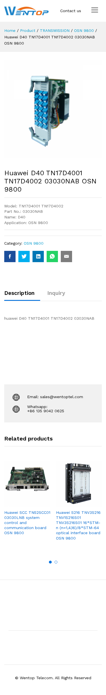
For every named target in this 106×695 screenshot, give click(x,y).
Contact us (70, 10)
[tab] (22, 295)
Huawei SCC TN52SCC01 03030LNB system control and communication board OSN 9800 (27, 522)
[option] (27, 503)
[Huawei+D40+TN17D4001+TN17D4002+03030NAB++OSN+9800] (24, 256)
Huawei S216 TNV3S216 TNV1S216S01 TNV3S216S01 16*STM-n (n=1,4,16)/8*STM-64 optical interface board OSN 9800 (78, 525)
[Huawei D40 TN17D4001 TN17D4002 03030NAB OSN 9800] (10, 256)
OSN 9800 (34, 243)
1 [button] (50, 562)
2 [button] (56, 562)
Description (19, 293)
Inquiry (56, 293)
